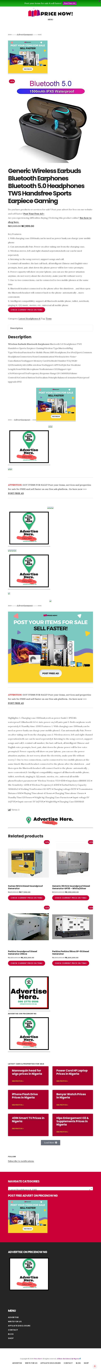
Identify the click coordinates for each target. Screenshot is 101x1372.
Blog (11, 1334)
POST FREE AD (16, 493)
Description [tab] (16, 328)
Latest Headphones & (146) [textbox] (49, 1189)
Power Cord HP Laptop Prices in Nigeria (72, 1072)
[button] (50, 1142)
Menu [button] (50, 19)
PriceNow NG (50, 12)
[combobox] (50, 1188)
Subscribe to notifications (21, 1161)
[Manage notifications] (95, 1366)
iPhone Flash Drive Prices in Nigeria (25, 1095)
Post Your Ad (69, 3)
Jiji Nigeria (75, 1359)
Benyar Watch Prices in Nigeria (71, 1095)
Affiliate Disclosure (19, 1325)
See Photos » (18, 1081)
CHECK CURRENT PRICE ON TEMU (26, 309)
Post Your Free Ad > (33, 213)
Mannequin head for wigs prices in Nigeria (27, 1072)
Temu (49, 318)
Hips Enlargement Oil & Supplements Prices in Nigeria (72, 1121)
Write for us (15, 1321)
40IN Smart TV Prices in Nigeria (28, 1119)
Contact (13, 1330)
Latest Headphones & (29, 318)
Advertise (13, 1317)
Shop (11, 1338)
